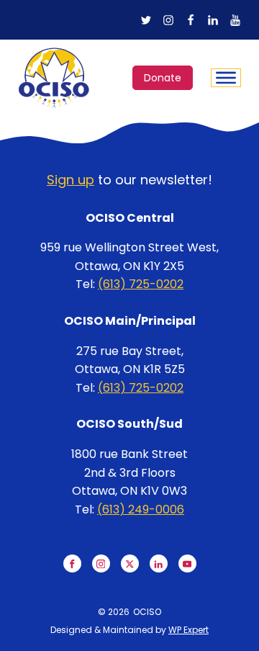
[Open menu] (226, 77)
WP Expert (188, 630)
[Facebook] (190, 20)
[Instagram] (168, 20)
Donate (162, 78)
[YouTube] (235, 20)
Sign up (70, 180)
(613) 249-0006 (140, 509)
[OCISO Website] (54, 78)
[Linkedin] (213, 20)
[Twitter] (146, 20)
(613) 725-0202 (140, 284)
